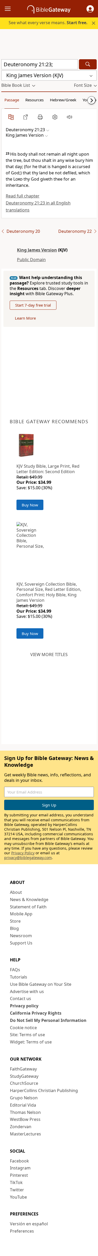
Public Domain (31, 259)
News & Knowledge (29, 899)
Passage (11, 99)
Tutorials (18, 977)
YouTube (18, 1197)
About (16, 892)
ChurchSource (24, 1083)
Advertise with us (27, 991)
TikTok (16, 1182)
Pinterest (19, 1175)
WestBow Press (25, 1119)
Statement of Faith (28, 907)
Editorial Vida (23, 1105)
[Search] (88, 64)
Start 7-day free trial (33, 305)
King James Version (37, 250)
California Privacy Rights (35, 1013)
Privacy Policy (22, 852)
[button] (90, 8)
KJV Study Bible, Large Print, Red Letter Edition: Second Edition (47, 468)
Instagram (20, 1168)
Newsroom (21, 935)
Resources (34, 99)
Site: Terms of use (27, 1034)
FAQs (15, 970)
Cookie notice (23, 1027)
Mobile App (21, 914)
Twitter (17, 1190)
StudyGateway (24, 1076)
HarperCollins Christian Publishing (44, 1090)
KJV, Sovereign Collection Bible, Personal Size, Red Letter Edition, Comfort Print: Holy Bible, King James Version (48, 592)
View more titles (49, 654)
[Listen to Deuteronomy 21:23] (69, 117)
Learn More (25, 318)
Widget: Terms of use (31, 1042)
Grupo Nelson (24, 1098)
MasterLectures (25, 1134)
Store (15, 921)
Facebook (19, 1161)
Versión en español (29, 1224)
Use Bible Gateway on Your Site (40, 984)
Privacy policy (24, 1006)
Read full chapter (22, 196)
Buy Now (30, 504)
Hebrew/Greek (63, 99)
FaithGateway (23, 1069)
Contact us (20, 998)
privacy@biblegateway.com (28, 857)
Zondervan (20, 1126)
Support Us (21, 943)
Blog (14, 928)
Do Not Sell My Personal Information (48, 1020)
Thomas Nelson (25, 1112)
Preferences (22, 1231)
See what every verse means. (48, 22)
